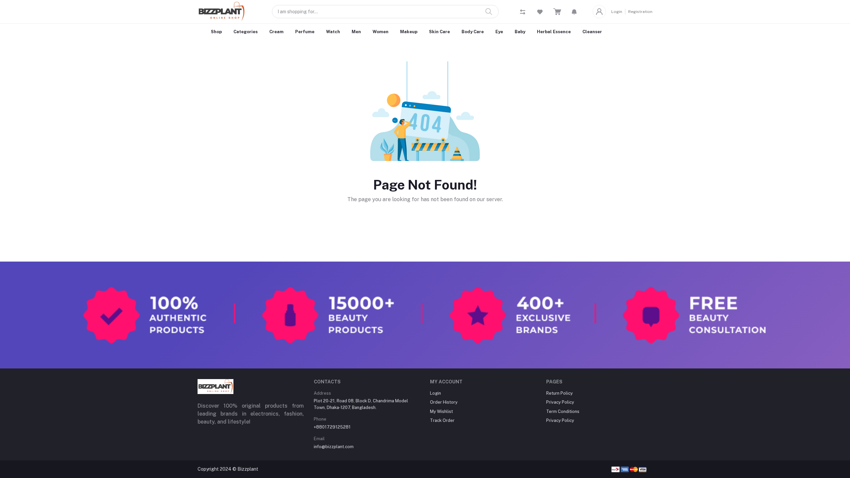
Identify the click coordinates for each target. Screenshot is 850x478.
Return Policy (559, 393)
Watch (333, 31)
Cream (276, 31)
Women (380, 31)
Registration (640, 11)
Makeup (408, 31)
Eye (499, 31)
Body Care (473, 31)
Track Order (442, 420)
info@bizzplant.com (334, 446)
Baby (520, 31)
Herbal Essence (554, 31)
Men (356, 31)
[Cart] (557, 11)
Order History (444, 402)
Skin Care (439, 31)
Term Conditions (562, 411)
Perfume (304, 31)
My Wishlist (441, 411)
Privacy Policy (560, 402)
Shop (216, 31)
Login (616, 11)
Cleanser (592, 31)
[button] (574, 12)
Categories (245, 31)
